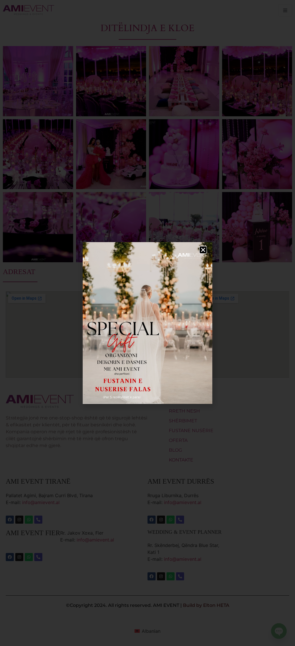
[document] (147, 323)
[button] (203, 250)
